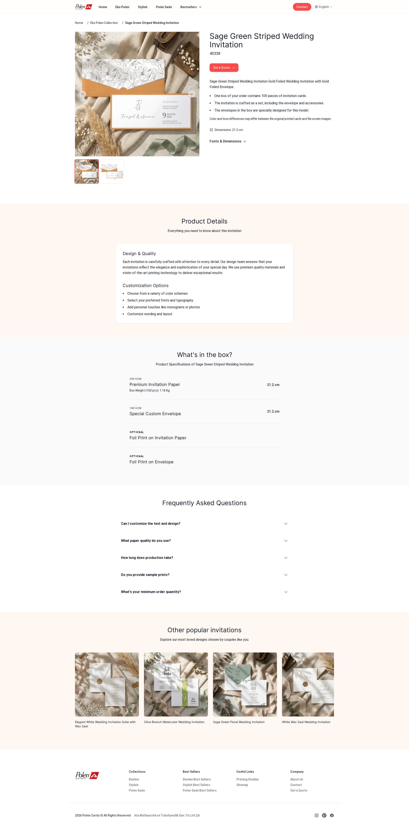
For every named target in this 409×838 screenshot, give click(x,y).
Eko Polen (122, 7)
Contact (302, 7)
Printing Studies (247, 779)
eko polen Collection (104, 23)
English (324, 7)
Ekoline (134, 779)
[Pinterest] (324, 815)
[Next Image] (191, 94)
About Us (296, 779)
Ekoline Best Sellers (197, 779)
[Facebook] (332, 815)
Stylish (142, 7)
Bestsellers (188, 7)
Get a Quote (221, 67)
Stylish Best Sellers (196, 785)
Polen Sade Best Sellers (200, 790)
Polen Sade (164, 7)
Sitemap (242, 785)
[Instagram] (316, 815)
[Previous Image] (82, 94)
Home (103, 7)
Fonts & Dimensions (225, 141)
